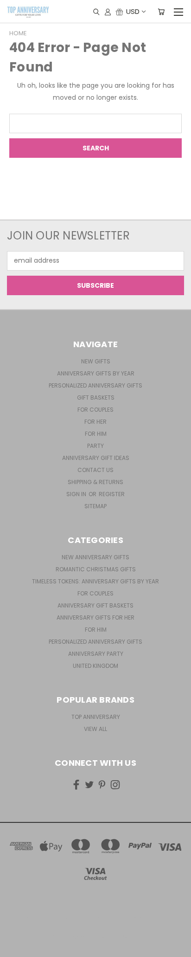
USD (133, 11)
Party (95, 446)
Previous (14, 948)
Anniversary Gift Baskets (95, 605)
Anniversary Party (95, 654)
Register (112, 494)
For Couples (95, 410)
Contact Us (95, 470)
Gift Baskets (96, 397)
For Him (96, 434)
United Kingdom (95, 666)
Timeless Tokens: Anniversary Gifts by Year (95, 581)
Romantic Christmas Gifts (96, 569)
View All (95, 729)
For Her (95, 422)
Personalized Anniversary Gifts (95, 385)
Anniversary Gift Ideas (95, 458)
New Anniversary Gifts (95, 557)
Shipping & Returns (95, 482)
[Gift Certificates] (119, 11)
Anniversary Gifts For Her (95, 617)
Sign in (77, 494)
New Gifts (95, 361)
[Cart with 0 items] (161, 11)
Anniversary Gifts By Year (95, 373)
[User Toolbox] (108, 11)
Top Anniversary (95, 717)
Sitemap (95, 506)
